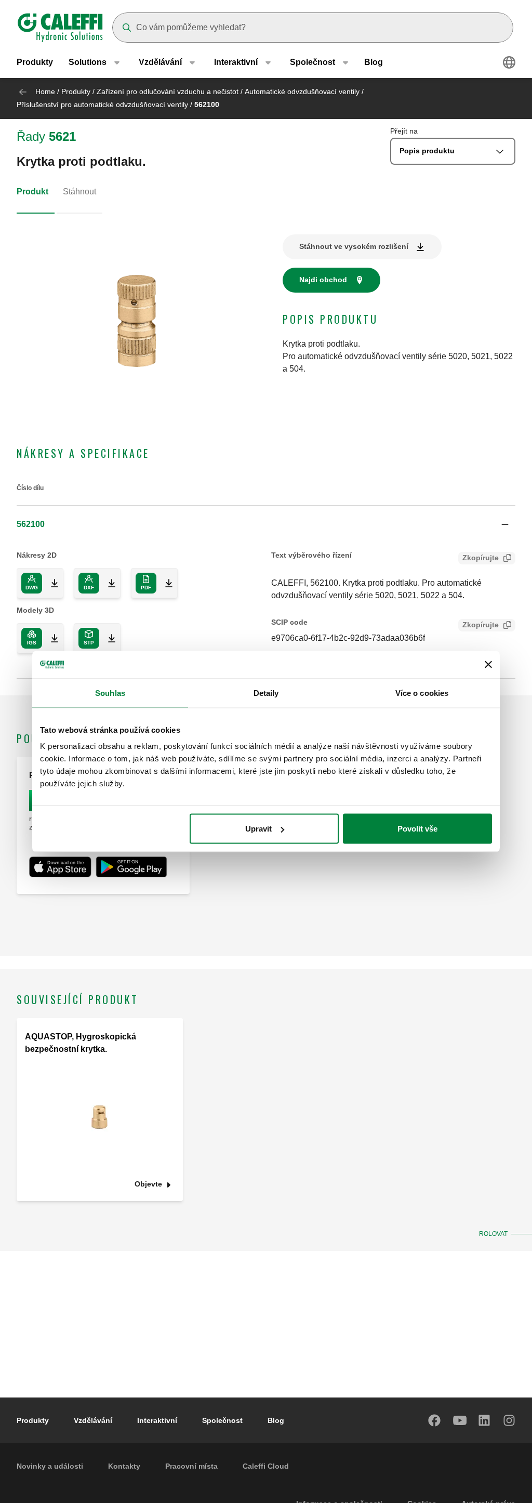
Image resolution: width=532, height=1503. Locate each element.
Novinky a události (50, 1466)
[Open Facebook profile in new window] (435, 1420)
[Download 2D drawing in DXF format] (107, 583)
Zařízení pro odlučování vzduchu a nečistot (167, 91)
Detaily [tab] (266, 692)
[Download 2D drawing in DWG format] (50, 583)
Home (45, 91)
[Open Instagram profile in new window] (509, 1420)
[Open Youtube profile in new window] (460, 1420)
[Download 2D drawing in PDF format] (164, 583)
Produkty (35, 62)
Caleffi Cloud (266, 1466)
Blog (373, 62)
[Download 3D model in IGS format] (50, 638)
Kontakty (124, 1466)
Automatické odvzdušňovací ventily (302, 91)
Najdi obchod (323, 279)
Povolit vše (417, 828)
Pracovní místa (191, 1466)
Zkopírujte (480, 557)
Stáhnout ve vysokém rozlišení (353, 246)
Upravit (258, 828)
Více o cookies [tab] (421, 692)
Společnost (222, 1420)
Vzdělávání (93, 1420)
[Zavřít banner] (488, 664)
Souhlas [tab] (110, 692)
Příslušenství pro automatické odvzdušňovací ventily (102, 104)
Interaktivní (157, 1420)
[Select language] (509, 62)
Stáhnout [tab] (79, 191)
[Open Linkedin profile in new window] (484, 1420)
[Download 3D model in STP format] (107, 638)
